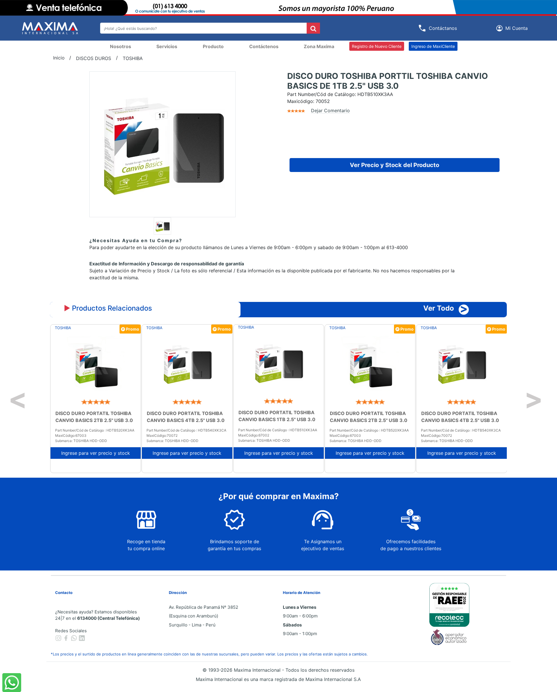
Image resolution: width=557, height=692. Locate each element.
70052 (323, 101)
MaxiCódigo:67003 (70, 435)
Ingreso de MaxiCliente (433, 46)
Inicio (59, 58)
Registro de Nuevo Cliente (377, 46)
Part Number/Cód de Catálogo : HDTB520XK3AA (94, 430)
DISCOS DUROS (93, 58)
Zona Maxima (319, 46)
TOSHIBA (133, 58)
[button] (513, 28)
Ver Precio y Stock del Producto (394, 165)
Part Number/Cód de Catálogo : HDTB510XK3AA (277, 430)
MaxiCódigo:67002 (253, 435)
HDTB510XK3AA (375, 94)
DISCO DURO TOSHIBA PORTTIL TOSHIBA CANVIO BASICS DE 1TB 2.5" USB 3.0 (387, 81)
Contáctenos (263, 46)
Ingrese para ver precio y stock (95, 453)
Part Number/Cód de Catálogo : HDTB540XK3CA (186, 430)
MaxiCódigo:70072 (162, 435)
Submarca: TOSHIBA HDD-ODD (81, 441)
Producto (213, 46)
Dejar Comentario (330, 110)
